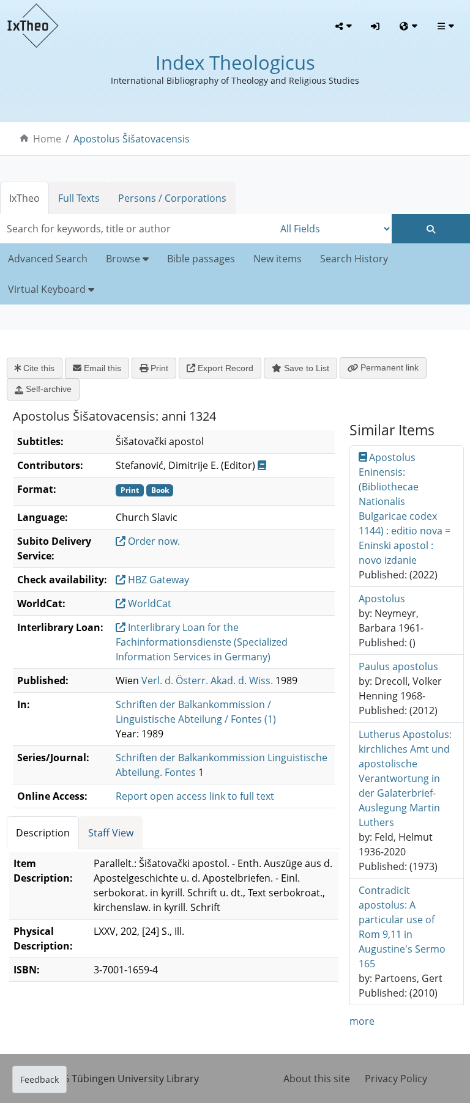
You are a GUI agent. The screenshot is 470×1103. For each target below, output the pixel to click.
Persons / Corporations (172, 198)
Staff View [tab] (110, 832)
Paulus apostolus (398, 666)
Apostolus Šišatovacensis (131, 139)
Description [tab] (43, 832)
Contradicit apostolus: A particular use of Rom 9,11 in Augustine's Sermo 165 (402, 927)
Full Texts (79, 198)
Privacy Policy (396, 1078)
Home (47, 139)
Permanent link (388, 367)
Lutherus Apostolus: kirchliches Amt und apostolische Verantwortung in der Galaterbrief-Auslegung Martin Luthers (405, 778)
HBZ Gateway (157, 579)
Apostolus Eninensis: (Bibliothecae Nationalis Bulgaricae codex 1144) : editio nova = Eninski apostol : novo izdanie (404, 509)
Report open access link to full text (195, 796)
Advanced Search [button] (48, 258)
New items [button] (277, 258)
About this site (316, 1078)
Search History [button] (354, 258)
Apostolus (382, 598)
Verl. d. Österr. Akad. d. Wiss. (207, 680)
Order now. (152, 541)
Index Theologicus (235, 62)
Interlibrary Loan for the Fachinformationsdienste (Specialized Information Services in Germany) (202, 642)
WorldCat (148, 603)
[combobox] (137, 228)
